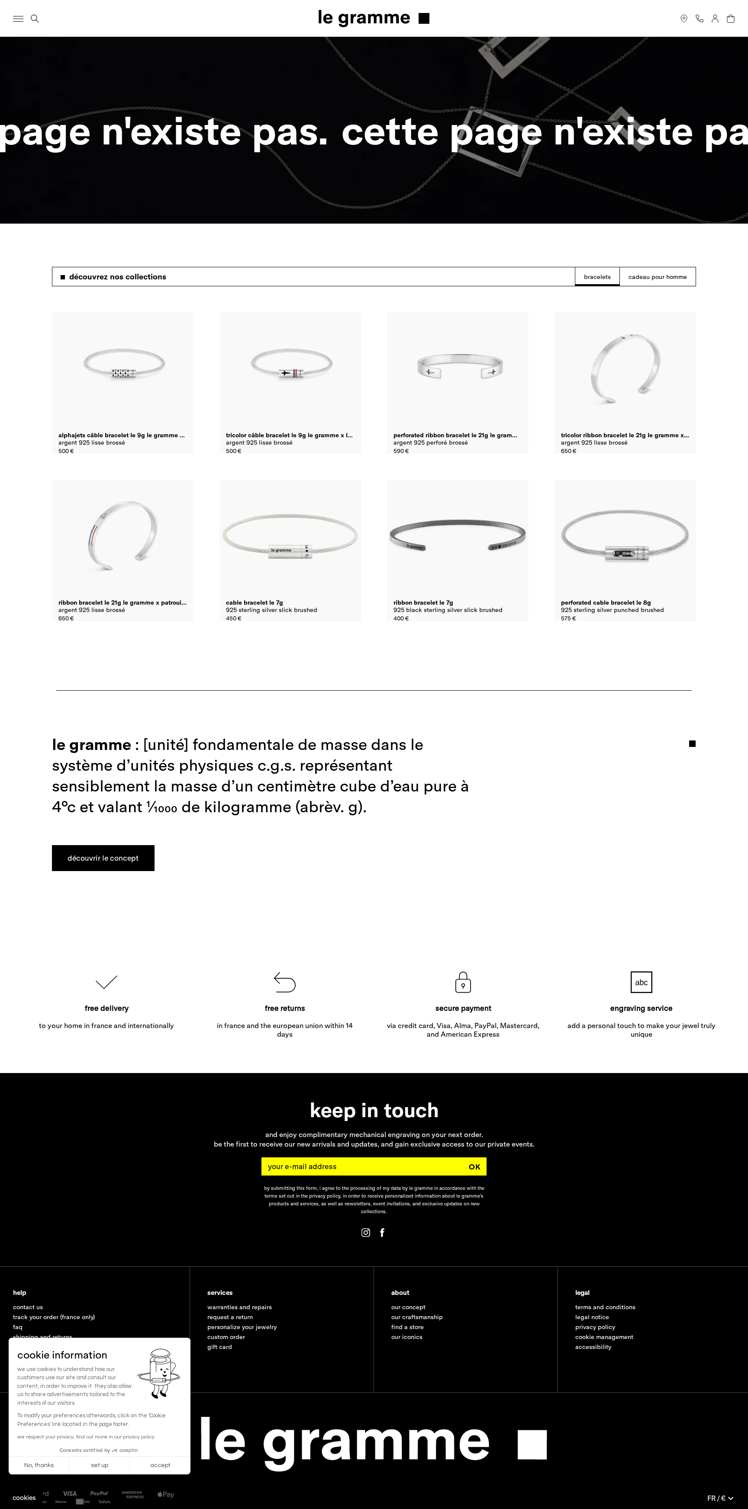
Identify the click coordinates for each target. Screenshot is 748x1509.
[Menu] (18, 18)
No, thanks (39, 1465)
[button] (24, 1497)
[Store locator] (684, 18)
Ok (475, 1166)
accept (160, 1465)
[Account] (715, 18)
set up (99, 1465)
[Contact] (699, 18)
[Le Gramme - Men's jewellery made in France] (374, 18)
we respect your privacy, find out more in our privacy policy (86, 1437)
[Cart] (730, 18)
